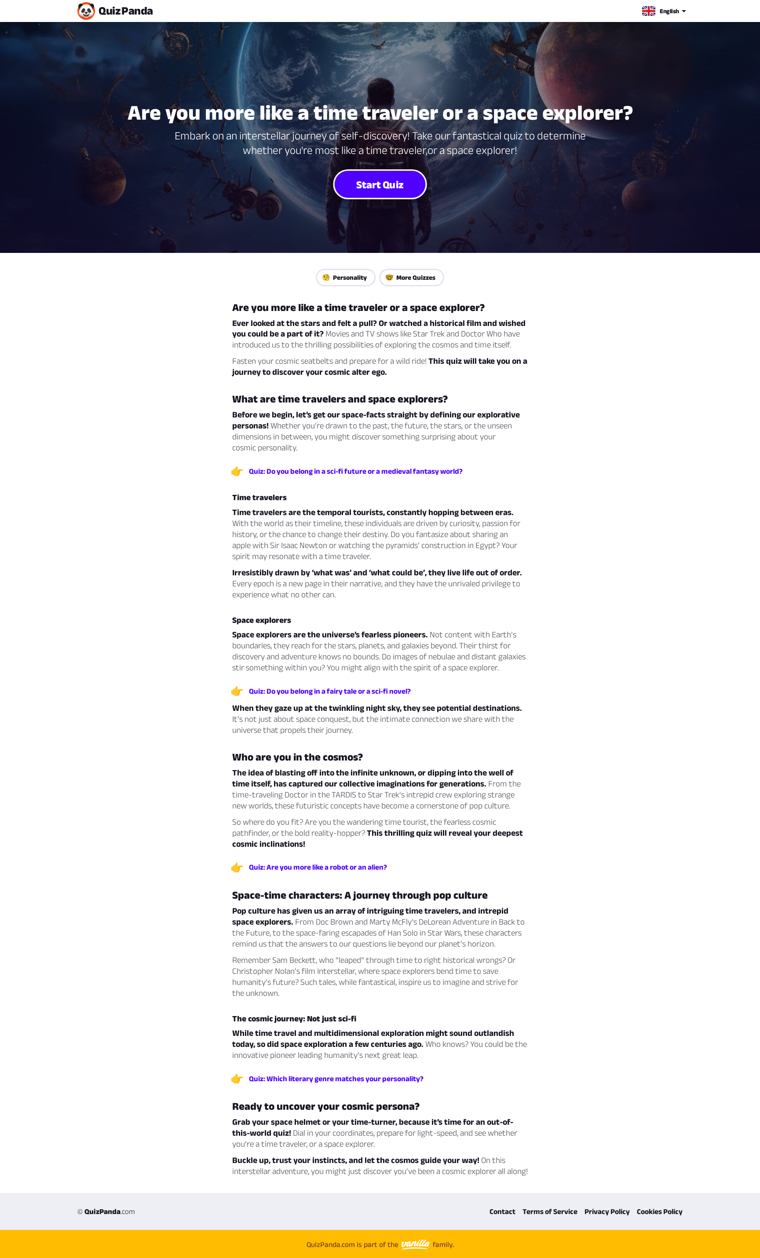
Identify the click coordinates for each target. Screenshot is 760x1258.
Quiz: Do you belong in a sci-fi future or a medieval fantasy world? (356, 471)
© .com (106, 1211)
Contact (502, 1211)
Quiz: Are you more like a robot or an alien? (318, 867)
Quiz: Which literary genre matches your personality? (336, 1078)
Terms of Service (549, 1211)
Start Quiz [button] (380, 184)
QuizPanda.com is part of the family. (380, 1244)
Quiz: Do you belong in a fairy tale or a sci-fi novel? (330, 691)
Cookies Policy (660, 1211)
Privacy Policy (607, 1211)
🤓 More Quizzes (410, 277)
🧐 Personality (344, 277)
